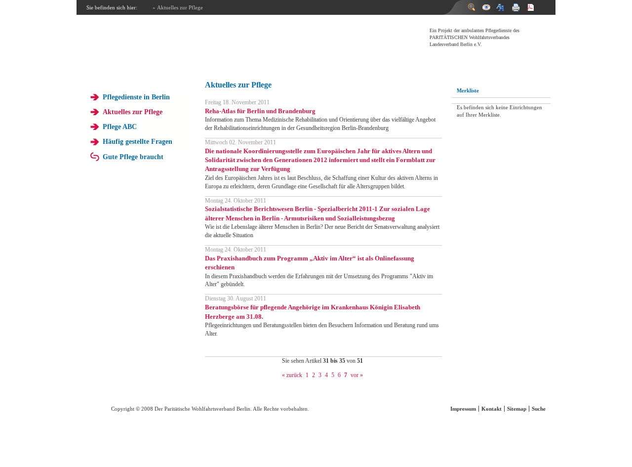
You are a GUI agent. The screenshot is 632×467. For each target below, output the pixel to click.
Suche (539, 409)
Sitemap (516, 409)
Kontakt (491, 409)
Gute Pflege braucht (133, 157)
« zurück (292, 375)
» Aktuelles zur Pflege (178, 7)
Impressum (463, 409)
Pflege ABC (120, 126)
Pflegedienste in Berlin (136, 97)
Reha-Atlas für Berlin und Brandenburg (260, 111)
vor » (357, 375)
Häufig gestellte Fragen (137, 141)
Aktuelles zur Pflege (132, 112)
